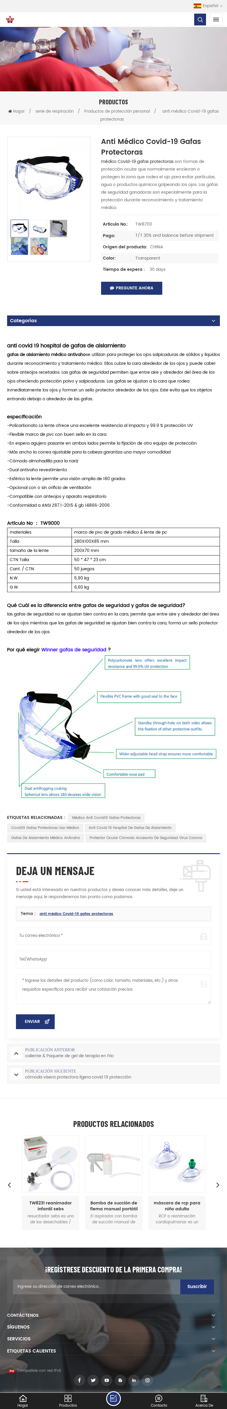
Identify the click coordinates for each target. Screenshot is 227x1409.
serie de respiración (54, 111)
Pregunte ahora (134, 288)
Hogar (19, 111)
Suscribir (197, 1286)
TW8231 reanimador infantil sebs (50, 1206)
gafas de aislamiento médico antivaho (45, 838)
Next (218, 1185)
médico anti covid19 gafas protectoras (106, 818)
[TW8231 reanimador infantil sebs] (50, 1164)
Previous (9, 1185)
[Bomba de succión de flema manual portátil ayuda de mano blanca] (113, 1164)
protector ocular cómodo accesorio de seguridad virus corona (146, 838)
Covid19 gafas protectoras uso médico (45, 828)
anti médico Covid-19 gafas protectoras (76, 914)
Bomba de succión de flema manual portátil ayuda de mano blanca (114, 1206)
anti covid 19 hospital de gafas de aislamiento (130, 828)
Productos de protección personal (117, 111)
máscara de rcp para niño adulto (177, 1206)
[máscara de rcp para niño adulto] (177, 1164)
